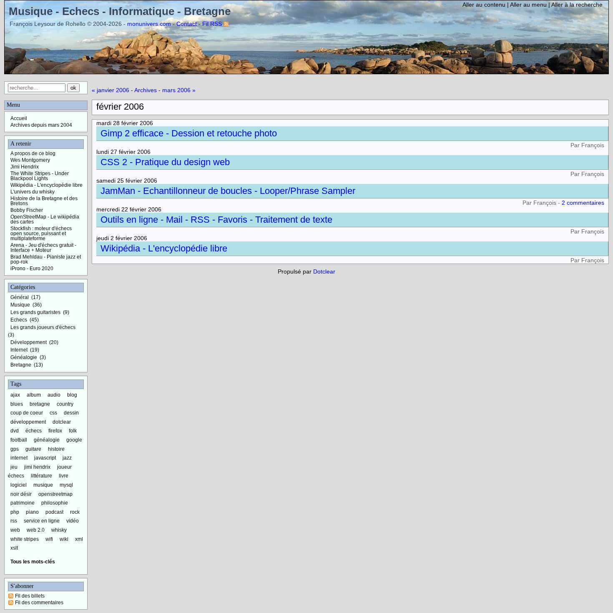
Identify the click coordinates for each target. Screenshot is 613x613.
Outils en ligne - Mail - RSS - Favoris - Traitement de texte (216, 219)
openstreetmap (55, 494)
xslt (14, 547)
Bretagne (20, 364)
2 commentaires (583, 202)
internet (19, 457)
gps (14, 449)
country (65, 404)
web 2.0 (36, 530)
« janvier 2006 (110, 90)
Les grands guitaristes (35, 312)
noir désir (21, 494)
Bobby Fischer (26, 210)
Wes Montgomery (30, 160)
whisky (59, 530)
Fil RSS (212, 24)
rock (75, 512)
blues (16, 404)
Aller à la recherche (577, 4)
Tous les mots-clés (32, 561)
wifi (49, 539)
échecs (33, 430)
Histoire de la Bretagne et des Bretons (44, 201)
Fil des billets (30, 595)
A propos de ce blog (32, 153)
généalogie (47, 439)
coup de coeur (26, 412)
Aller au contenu (483, 4)
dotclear (62, 422)
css (53, 412)
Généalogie (23, 357)
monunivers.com (149, 24)
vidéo (72, 520)
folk (73, 430)
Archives (145, 90)
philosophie (54, 502)
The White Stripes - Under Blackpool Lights (39, 176)
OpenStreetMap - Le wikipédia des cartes (44, 219)
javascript (45, 457)
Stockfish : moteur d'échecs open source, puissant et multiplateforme (41, 233)
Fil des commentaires (39, 602)
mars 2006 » (179, 90)
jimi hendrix (37, 467)
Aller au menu (528, 4)
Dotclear (324, 271)
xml (79, 539)
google (74, 439)
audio (54, 394)
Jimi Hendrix (24, 166)
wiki (64, 539)
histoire (56, 449)
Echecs (18, 319)
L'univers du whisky (32, 191)
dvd (14, 430)
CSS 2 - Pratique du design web (165, 162)
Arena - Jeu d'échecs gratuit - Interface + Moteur (43, 248)
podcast (54, 512)
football (18, 439)
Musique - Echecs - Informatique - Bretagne (120, 11)
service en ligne (42, 520)
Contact (186, 24)
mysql (66, 484)
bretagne (40, 404)
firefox (55, 430)
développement (28, 422)
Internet (19, 349)
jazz (67, 457)
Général (19, 297)
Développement (28, 342)
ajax (15, 394)
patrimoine (22, 502)
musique (43, 484)
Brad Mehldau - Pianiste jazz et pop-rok (45, 259)
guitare (33, 449)
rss (13, 520)
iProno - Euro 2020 (31, 268)
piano (32, 512)
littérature (41, 475)
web (15, 530)
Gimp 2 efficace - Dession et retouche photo (188, 133)
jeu (14, 467)
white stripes (24, 539)
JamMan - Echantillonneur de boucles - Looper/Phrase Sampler (227, 191)
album (34, 394)
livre (63, 475)
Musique (20, 304)
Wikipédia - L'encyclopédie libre (163, 248)
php (14, 512)
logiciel (18, 484)
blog (72, 394)
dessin (71, 412)
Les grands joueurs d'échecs (42, 327)
